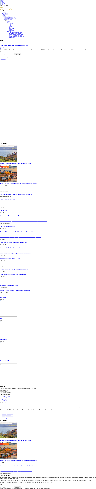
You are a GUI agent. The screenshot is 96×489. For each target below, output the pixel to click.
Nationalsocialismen (3, 339)
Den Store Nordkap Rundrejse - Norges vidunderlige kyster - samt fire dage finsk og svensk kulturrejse (19, 263)
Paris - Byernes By (3, 210)
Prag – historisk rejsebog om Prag (15, 33)
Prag (9, 27)
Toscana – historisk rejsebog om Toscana (16, 34)
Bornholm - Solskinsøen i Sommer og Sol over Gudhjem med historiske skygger (15, 290)
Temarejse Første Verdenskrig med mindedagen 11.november (11, 215)
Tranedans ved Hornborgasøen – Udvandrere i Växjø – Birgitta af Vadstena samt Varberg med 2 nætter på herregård (22, 231)
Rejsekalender (4, 12)
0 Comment (2, 48)
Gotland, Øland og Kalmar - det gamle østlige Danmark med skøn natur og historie (15, 253)
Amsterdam (11, 23)
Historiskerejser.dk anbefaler (7, 400)
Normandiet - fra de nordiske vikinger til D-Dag (9, 285)
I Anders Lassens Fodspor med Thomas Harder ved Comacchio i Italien (13, 242)
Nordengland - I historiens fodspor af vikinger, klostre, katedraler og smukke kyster (15, 163)
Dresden (10, 26)
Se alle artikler (11, 30)
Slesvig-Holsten (11, 28)
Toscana (10, 29)
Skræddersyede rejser (8, 19)
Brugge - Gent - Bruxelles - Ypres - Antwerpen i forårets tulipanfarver (13, 247)
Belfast (10, 24)
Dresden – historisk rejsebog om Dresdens (16, 36)
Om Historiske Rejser (6, 16)
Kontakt (3, 15)
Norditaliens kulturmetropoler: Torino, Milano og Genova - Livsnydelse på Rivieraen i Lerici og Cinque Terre (20, 237)
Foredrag (8, 21)
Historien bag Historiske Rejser (9, 17)
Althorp (1, 318)
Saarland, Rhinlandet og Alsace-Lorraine (8, 199)
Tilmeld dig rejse (5, 13)
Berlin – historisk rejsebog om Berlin (15, 32)
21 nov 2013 (2, 47)
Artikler (8, 22)
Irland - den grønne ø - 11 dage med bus (7, 279)
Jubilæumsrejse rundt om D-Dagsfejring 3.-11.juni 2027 (10, 258)
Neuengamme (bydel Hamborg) (6, 360)
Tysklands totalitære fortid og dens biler (7, 226)
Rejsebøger (9, 31)
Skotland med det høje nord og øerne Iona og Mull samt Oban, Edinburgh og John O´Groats (17, 188)
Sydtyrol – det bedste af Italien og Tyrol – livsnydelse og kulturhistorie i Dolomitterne (16, 194)
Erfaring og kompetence (6, 397)
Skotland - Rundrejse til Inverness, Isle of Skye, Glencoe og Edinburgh (13, 274)
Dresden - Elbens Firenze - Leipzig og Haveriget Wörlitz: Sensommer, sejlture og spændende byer (18, 183)
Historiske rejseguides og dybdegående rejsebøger (14, 45)
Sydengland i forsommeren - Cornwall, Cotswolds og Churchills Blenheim (14, 269)
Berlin (10, 25)
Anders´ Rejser (5, 399)
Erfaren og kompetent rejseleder (10, 18)
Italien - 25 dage (3, 297)
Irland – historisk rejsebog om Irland (15, 35)
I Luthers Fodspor (12, 37)
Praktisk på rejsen (5, 14)
